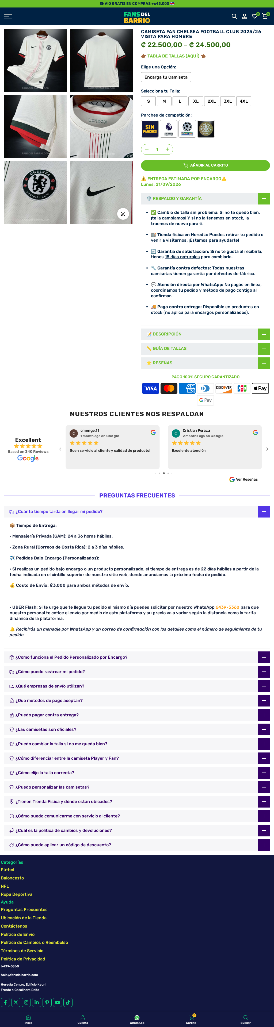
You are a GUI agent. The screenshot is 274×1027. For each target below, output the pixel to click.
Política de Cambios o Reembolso (34, 942)
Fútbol (7, 869)
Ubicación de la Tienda (24, 917)
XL (196, 101)
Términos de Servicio (22, 950)
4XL (244, 101)
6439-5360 (227, 607)
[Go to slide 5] (155, 473)
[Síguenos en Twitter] (15, 1002)
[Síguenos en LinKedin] (36, 1002)
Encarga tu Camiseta (166, 77)
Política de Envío (18, 934)
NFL (5, 886)
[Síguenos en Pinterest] (47, 1002)
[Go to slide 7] (164, 473)
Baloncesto (12, 878)
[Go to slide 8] (168, 473)
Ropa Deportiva (16, 894)
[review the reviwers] (153, 434)
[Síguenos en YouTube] (57, 1002)
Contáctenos (14, 926)
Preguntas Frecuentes (24, 909)
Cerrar (6, 4)
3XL (228, 101)
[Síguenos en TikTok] (68, 1002)
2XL (212, 101)
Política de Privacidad (23, 959)
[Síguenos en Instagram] (26, 1002)
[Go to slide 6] (159, 473)
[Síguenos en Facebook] (5, 1002)
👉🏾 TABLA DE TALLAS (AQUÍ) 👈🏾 (173, 56)
